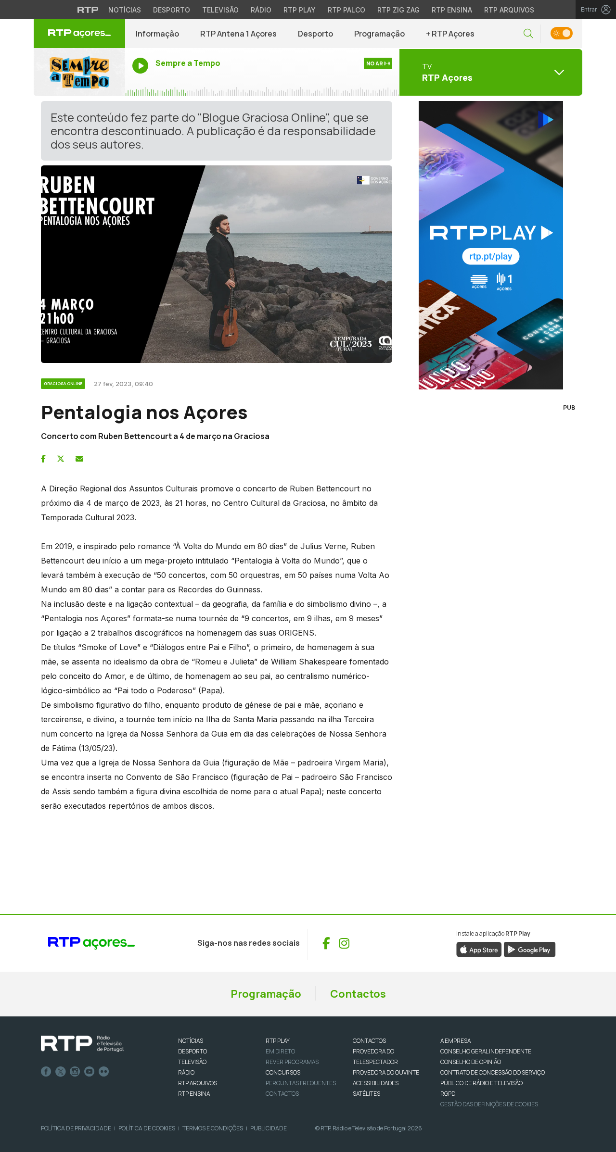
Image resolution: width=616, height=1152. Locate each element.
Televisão (220, 10)
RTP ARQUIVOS (197, 1083)
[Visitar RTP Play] (491, 245)
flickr (104, 1071)
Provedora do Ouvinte (386, 1072)
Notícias (124, 10)
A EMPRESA (455, 1041)
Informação (157, 33)
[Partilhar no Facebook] (43, 458)
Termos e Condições (212, 1128)
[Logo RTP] (82, 1044)
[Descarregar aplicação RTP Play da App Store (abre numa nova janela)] (479, 948)
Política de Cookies (146, 1128)
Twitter (60, 1071)
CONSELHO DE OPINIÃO (470, 1062)
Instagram (75, 1071)
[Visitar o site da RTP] (88, 9)
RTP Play (299, 10)
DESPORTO (192, 1051)
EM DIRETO (280, 1051)
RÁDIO (186, 1072)
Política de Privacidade (76, 1128)
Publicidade (268, 1128)
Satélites (366, 1093)
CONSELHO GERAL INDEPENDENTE (485, 1051)
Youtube (89, 1071)
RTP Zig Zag (398, 10)
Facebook (46, 1071)
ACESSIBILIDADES (375, 1083)
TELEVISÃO (192, 1062)
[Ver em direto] (79, 72)
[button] (528, 34)
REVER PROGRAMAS (292, 1062)
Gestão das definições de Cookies (489, 1104)
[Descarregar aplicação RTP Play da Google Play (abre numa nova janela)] (529, 948)
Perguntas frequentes (301, 1083)
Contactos (358, 994)
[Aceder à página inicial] (79, 33)
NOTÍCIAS (190, 1041)
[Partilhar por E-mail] (79, 458)
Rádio (261, 10)
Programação (379, 33)
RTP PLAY (278, 1041)
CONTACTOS (369, 1041)
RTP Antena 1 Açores (238, 33)
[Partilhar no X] (60, 458)
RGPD (447, 1093)
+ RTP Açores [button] (450, 33)
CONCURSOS (283, 1072)
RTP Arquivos (509, 10)
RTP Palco (346, 10)
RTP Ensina (452, 10)
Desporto (171, 10)
